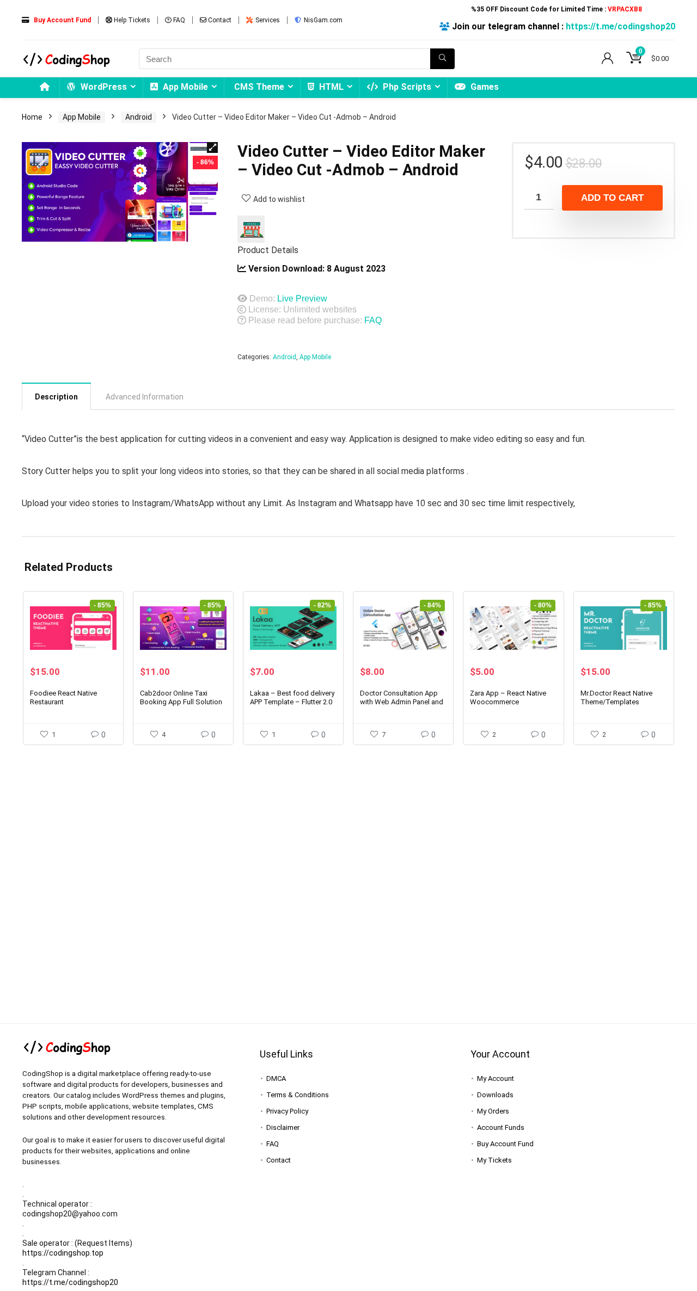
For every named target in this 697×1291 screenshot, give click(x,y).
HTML (330, 87)
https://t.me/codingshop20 (620, 26)
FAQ (178, 20)
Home (32, 117)
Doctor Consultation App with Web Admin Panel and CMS (401, 702)
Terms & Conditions (297, 1095)
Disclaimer (282, 1127)
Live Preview (302, 298)
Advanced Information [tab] (145, 396)
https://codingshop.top (62, 1253)
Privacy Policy (287, 1111)
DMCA (276, 1078)
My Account (495, 1078)
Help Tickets (131, 20)
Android (138, 117)
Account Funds (500, 1127)
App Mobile (184, 87)
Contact (218, 20)
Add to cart (612, 198)
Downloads (495, 1095)
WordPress (102, 87)
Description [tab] (56, 396)
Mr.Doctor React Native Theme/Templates (616, 697)
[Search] (442, 58)
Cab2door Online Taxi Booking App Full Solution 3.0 (181, 702)
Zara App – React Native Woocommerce (508, 697)
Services (267, 20)
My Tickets (494, 1160)
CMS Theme (259, 87)
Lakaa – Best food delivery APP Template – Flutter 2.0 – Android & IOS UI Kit (292, 702)
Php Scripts (406, 87)
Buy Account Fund (505, 1144)
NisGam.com (322, 20)
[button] (212, 147)
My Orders (493, 1111)
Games (483, 87)
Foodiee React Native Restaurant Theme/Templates (63, 702)
